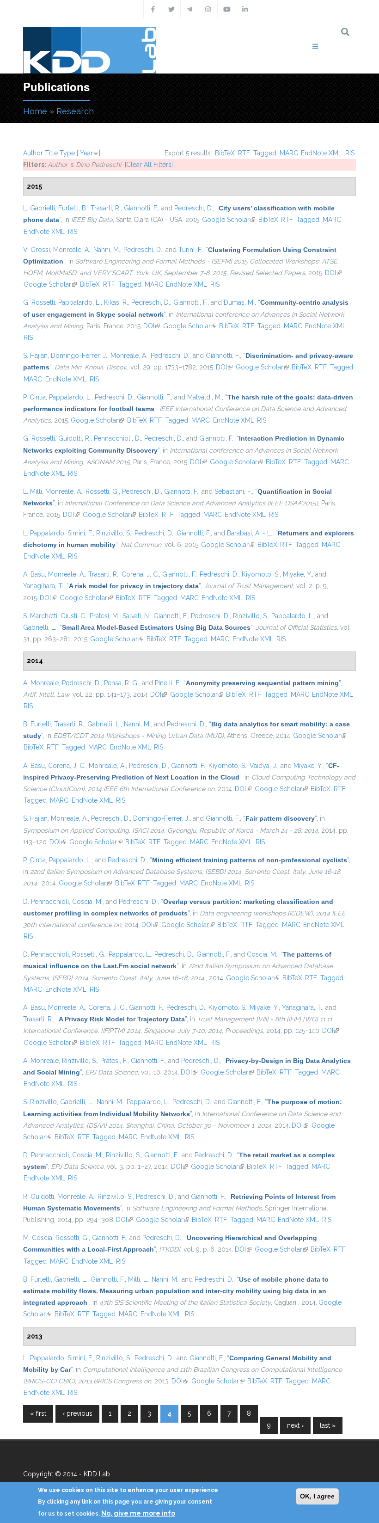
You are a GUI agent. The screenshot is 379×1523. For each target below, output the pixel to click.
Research (75, 111)
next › (295, 1425)
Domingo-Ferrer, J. (79, 355)
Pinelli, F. (167, 683)
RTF (244, 153)
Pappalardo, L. (79, 302)
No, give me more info (138, 1513)
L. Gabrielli (39, 208)
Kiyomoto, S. (261, 574)
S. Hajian (35, 355)
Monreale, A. (71, 249)
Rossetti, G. (102, 491)
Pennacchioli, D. (117, 438)
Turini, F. (190, 249)
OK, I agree (317, 1496)
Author (33, 153)
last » (328, 1425)
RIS (350, 153)
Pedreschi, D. (193, 208)
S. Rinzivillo (40, 1101)
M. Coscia (37, 1237)
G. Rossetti (39, 302)
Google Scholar (228, 219)
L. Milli (32, 491)
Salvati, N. (136, 616)
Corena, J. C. (140, 574)
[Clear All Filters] (149, 164)
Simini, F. (80, 533)
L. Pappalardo (43, 533)
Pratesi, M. (104, 616)
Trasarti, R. (106, 208)
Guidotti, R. (74, 438)
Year (86, 153)
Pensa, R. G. (121, 683)
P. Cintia (34, 397)
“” (134, 586)
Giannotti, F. (141, 208)
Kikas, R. (116, 302)
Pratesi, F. (114, 1060)
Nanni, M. (106, 249)
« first (38, 1413)
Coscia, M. (87, 901)
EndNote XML (321, 153)
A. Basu (34, 574)
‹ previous (77, 1413)
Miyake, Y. (297, 574)
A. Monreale (41, 683)
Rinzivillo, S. (113, 533)
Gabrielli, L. (39, 627)
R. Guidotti (38, 1196)
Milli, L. (138, 1279)
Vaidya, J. (263, 765)
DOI (333, 272)
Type (67, 153)
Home (35, 111)
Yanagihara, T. (43, 586)
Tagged (264, 153)
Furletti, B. (72, 208)
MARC (289, 153)
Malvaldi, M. (204, 397)
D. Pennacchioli (46, 901)
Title (51, 153)
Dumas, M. (239, 302)
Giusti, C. (73, 616)
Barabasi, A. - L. (249, 533)
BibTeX (225, 153)
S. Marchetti (40, 616)
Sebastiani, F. (233, 491)
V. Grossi (36, 249)
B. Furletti (37, 724)
